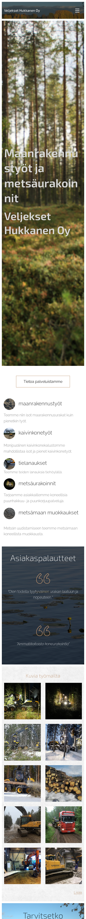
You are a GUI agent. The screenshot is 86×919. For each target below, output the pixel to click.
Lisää (78, 893)
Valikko (77, 10)
